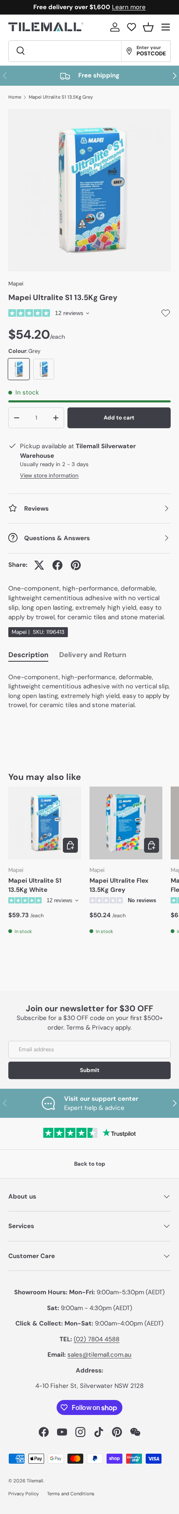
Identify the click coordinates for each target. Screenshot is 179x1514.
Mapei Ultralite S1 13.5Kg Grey (61, 97)
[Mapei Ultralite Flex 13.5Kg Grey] (126, 823)
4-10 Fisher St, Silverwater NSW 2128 (89, 1386)
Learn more (129, 7)
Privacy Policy (23, 1494)
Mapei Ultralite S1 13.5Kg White (34, 885)
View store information (49, 475)
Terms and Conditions (70, 1494)
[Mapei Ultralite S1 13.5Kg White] (44, 823)
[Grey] (18, 369)
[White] (43, 369)
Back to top (89, 1163)
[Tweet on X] (39, 565)
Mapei (15, 283)
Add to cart (119, 417)
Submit (89, 1070)
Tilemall (35, 1481)
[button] (148, 27)
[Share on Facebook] (57, 565)
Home (14, 97)
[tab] (28, 656)
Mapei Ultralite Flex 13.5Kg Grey (119, 885)
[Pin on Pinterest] (76, 565)
